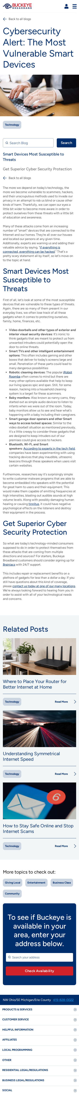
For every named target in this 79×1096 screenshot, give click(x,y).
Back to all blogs (20, 19)
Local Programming (17, 1050)
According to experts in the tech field (49, 448)
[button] (66, 6)
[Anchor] (30, 288)
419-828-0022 (63, 1000)
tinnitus (34, 504)
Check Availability (39, 971)
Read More (61, 701)
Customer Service (15, 1019)
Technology (12, 124)
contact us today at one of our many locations (43, 586)
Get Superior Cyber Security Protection (37, 169)
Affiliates (9, 1039)
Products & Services (17, 1009)
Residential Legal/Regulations (25, 1070)
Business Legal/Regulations (23, 1080)
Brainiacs (9, 564)
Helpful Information (17, 1029)
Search (66, 143)
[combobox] (39, 957)
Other (6, 1060)
